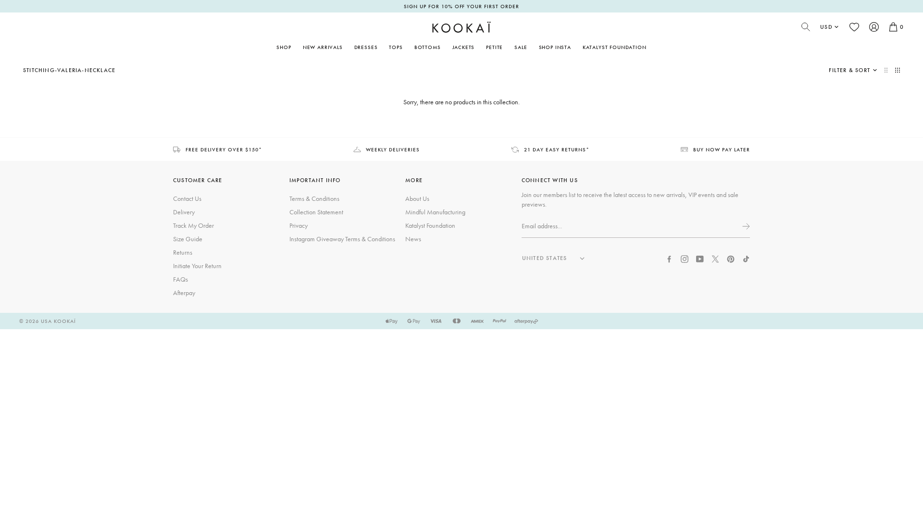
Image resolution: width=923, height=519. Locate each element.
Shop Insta (555, 47)
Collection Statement (316, 212)
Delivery (184, 212)
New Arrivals (323, 47)
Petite (494, 47)
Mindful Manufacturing (435, 212)
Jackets (463, 47)
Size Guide (187, 239)
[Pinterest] (731, 258)
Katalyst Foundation (615, 47)
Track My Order (193, 225)
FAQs (180, 279)
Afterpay (184, 292)
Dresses (366, 47)
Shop (283, 47)
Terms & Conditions (314, 198)
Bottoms (427, 47)
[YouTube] (700, 258)
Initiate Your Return (197, 265)
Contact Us (187, 198)
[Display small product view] (897, 70)
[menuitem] (323, 47)
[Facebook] (669, 258)
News (413, 239)
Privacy (298, 225)
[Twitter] (715, 258)
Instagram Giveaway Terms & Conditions (342, 239)
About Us (417, 198)
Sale (520, 47)
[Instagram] (684, 258)
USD (826, 27)
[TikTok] (746, 258)
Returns (182, 252)
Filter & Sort (849, 70)
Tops (395, 47)
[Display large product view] (887, 70)
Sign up (745, 226)
